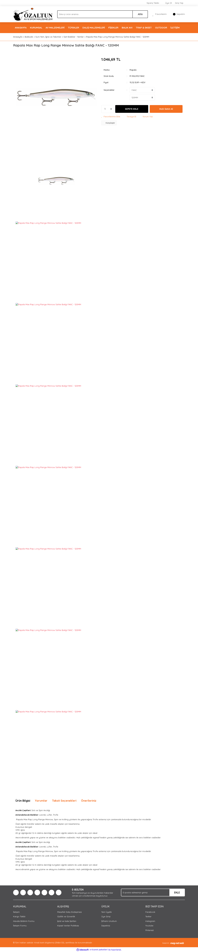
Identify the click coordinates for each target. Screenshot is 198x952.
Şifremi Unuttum (109, 921)
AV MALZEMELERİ (55, 27)
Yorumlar (41, 800)
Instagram (150, 921)
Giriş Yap (179, 3)
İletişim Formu (20, 925)
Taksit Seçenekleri (64, 800)
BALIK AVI (127, 27)
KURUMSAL (36, 27)
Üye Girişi (105, 916)
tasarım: (165, 943)
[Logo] (33, 14)
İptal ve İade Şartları (66, 921)
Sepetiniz (105, 925)
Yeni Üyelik (106, 912)
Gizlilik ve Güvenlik (66, 916)
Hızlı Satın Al (166, 109)
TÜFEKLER (73, 27)
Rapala (133, 70)
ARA (140, 14)
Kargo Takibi (19, 916)
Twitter (148, 916)
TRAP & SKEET (144, 27)
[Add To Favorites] (110, 116)
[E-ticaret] (99, 949)
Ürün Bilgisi (22, 800)
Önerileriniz (88, 800)
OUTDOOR (161, 27)
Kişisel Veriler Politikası (68, 925)
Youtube (149, 925)
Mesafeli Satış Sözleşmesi (69, 912)
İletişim (16, 912)
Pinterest (149, 930)
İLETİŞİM (175, 27)
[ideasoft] (82, 949)
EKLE (177, 892)
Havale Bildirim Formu (23, 921)
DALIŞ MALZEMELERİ (93, 27)
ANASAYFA (21, 27)
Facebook (150, 912)
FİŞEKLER (113, 27)
